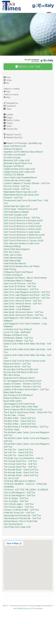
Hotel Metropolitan (12, 260)
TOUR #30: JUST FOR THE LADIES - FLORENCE (26, 490)
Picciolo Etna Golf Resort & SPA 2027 (21, 372)
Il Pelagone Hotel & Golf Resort (18, 272)
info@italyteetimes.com (24, 608)
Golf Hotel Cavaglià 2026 (15, 215)
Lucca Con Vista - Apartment (17, 332)
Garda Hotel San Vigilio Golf (17, 206)
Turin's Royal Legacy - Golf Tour (19, 504)
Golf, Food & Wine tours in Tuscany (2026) (24, 240)
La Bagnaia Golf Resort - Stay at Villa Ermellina (25, 278)
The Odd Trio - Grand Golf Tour (18, 449)
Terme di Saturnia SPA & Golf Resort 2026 (23, 409)
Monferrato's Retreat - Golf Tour (18, 338)
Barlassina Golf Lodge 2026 (17, 160)
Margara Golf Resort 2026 (16, 335)
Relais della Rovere (12, 392)
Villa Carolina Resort (13, 524)
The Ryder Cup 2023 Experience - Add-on (23, 458)
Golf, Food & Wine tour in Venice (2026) (22, 229)
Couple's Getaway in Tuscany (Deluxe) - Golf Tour (27, 183)
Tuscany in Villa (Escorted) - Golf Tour (21, 510)
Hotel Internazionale (13, 258)
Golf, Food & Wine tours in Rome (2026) (22, 238)
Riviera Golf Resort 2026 (15, 398)
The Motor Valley (12, 429)
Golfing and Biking (12, 246)
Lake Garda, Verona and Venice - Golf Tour (23, 312)
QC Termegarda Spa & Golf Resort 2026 (22, 381)
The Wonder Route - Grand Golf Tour (21, 470)
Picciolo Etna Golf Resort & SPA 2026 (21, 369)
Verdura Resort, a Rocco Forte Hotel (20, 521)
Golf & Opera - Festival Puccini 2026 (20, 209)
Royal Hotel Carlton (13, 401)
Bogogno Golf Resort (14, 166)
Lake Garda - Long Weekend (17, 306)
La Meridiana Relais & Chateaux (18, 280)
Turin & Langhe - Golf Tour (16, 498)
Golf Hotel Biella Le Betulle (16, 212)
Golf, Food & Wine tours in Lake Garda (22, 232)
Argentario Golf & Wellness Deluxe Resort (23, 152)
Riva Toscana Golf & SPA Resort (18, 395)
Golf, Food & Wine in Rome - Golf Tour (22, 217)
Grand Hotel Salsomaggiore (17, 249)
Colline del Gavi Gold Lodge (17, 180)
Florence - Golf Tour (13, 197)
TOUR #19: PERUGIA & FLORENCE (19, 481)
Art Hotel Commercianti (14, 154)
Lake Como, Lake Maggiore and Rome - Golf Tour (27, 292)
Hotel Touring (10, 269)
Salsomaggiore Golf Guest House (19, 404)
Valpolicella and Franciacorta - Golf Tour (22, 515)
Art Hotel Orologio (12, 157)
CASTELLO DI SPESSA (14, 175)
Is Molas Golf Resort (13, 275)
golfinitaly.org (35, 143)
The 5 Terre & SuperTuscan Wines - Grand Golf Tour (28, 412)
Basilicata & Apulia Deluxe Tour (18, 163)
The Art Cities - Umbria (14, 415)
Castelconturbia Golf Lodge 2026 (19, 169)
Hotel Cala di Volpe (13, 255)
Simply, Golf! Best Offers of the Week (21, 406)
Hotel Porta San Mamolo (15, 263)
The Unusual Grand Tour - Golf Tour (20, 461)
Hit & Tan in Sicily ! (12, 252)
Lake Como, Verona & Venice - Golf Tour (23, 301)
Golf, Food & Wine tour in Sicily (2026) (22, 223)
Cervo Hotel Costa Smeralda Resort (20, 177)
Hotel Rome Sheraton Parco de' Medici (22, 266)
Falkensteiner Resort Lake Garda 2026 (21, 195)
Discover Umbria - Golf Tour (17, 186)
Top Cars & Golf (11, 478)
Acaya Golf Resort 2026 (15, 146)
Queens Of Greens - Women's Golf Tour (22, 384)
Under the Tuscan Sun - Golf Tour (19, 512)
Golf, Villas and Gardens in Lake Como (22, 243)
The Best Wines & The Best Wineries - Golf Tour (26, 427)
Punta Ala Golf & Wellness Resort (19, 378)
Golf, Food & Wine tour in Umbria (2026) (22, 226)
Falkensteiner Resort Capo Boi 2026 (20, 192)
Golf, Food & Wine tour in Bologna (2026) (23, 220)
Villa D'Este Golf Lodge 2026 (17, 527)
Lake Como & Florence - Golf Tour (20, 283)
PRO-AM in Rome (12, 375)
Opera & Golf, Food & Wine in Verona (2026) (24, 361)
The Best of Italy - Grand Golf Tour (20, 418)
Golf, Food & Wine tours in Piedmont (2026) (24, 235)
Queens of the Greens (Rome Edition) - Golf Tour (26, 389)
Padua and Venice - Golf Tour (17, 364)
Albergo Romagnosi (13, 149)
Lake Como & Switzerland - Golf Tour (21, 289)
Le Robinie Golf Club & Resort (18, 329)
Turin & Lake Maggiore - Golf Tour (19, 492)
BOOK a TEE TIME (29, 66)
